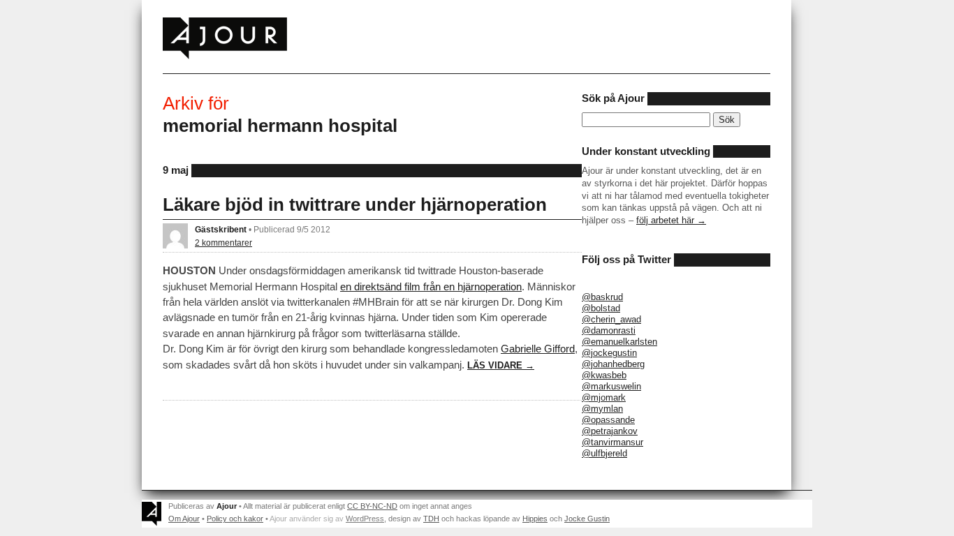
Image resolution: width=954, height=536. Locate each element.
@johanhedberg (613, 364)
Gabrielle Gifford (538, 349)
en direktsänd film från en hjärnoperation (431, 286)
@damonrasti (609, 330)
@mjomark (604, 397)
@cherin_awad (611, 319)
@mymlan (602, 408)
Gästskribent (221, 229)
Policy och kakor (235, 518)
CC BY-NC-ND (372, 506)
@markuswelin (611, 386)
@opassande (608, 420)
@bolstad (601, 308)
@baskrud (602, 297)
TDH (431, 518)
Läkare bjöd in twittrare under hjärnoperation (355, 204)
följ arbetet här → (671, 220)
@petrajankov (610, 431)
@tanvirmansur (612, 442)
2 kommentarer (223, 242)
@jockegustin (609, 353)
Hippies (535, 518)
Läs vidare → (500, 365)
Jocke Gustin (587, 518)
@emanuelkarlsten (619, 341)
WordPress (365, 518)
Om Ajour (184, 518)
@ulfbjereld (604, 453)
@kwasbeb (604, 375)
